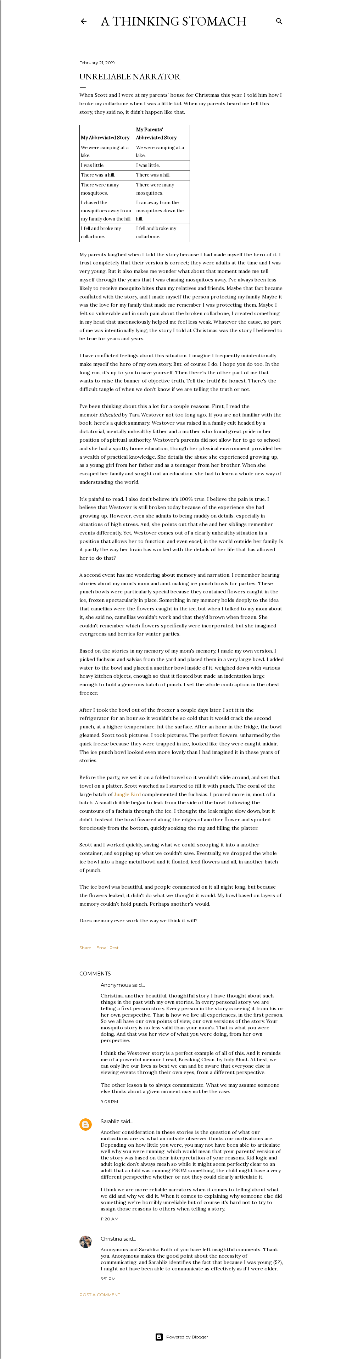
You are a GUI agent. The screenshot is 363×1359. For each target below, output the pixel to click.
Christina (111, 1239)
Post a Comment (99, 1294)
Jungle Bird (127, 794)
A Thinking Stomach (174, 21)
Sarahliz (110, 1121)
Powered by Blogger (187, 1337)
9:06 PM (109, 1101)
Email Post (107, 947)
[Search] (279, 20)
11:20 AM (109, 1218)
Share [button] (85, 947)
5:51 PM (108, 1278)
